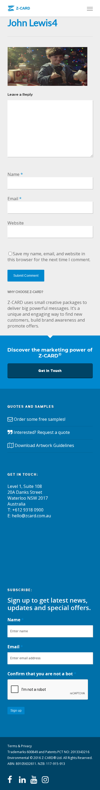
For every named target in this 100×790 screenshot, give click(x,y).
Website (15, 223)
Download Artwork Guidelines (44, 445)
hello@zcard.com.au (31, 516)
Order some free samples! (39, 419)
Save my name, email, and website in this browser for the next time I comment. (48, 257)
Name (15, 174)
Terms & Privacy (19, 746)
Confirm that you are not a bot (41, 674)
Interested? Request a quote (42, 432)
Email (14, 199)
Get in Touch (50, 371)
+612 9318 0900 (27, 510)
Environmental (18, 758)
